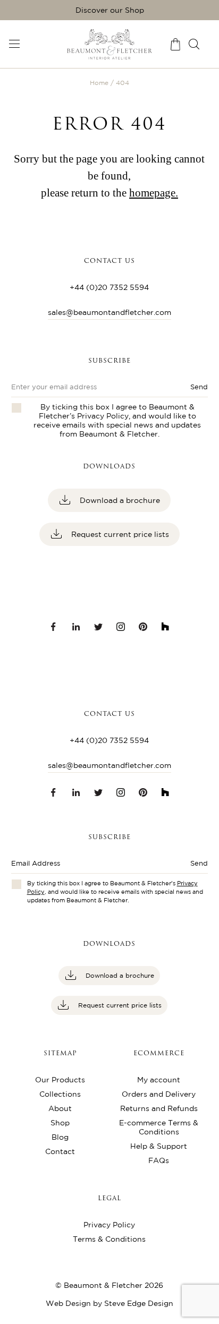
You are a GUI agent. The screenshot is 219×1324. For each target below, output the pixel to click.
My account (158, 1079)
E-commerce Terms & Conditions (158, 1127)
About (60, 1108)
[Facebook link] (53, 626)
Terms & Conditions (109, 1239)
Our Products (60, 1079)
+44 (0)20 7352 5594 (109, 287)
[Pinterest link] (143, 626)
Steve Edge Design (138, 1303)
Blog (60, 1137)
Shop (60, 1122)
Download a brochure (119, 500)
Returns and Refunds (159, 1108)
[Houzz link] (165, 626)
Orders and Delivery (159, 1094)
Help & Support (158, 1146)
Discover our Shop (109, 10)
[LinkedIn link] (76, 626)
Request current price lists (119, 534)
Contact (60, 1151)
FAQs (158, 1160)
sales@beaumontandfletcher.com (109, 312)
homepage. (153, 192)
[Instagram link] (120, 626)
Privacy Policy (103, 416)
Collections (60, 1094)
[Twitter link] (98, 626)
